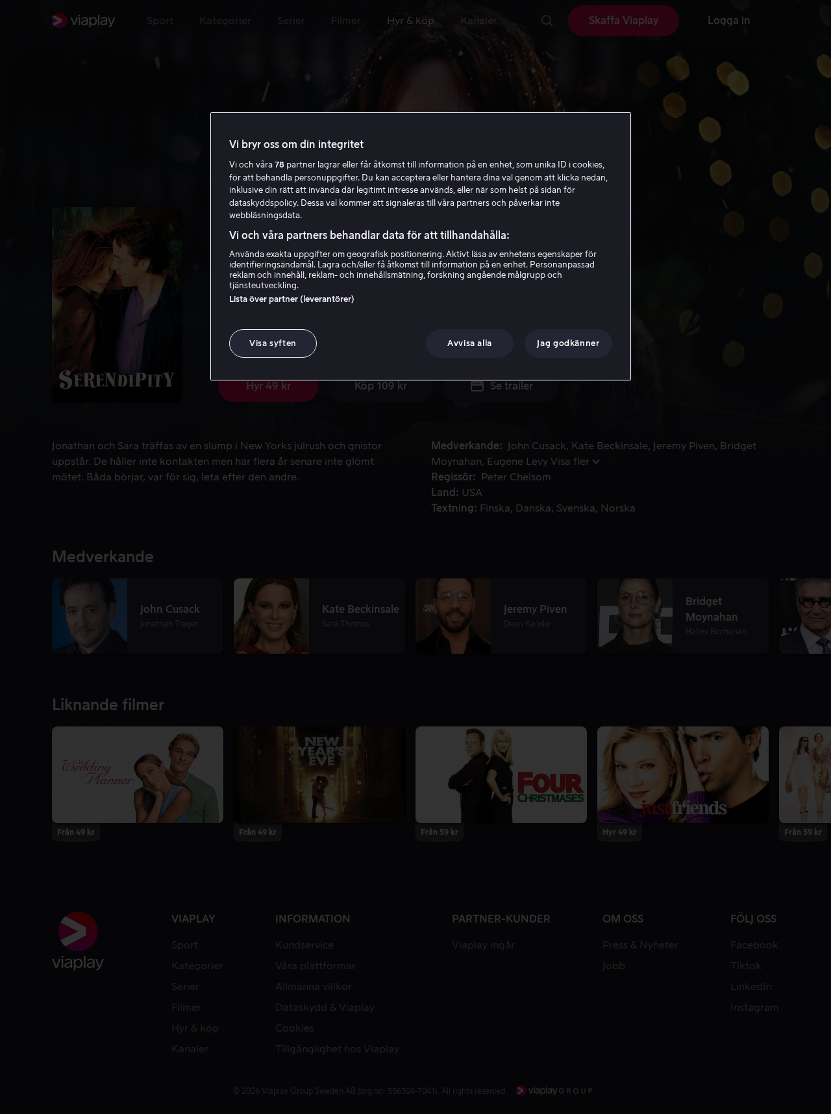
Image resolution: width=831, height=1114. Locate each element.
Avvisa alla (469, 343)
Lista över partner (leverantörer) (291, 299)
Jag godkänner (568, 343)
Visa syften (273, 343)
